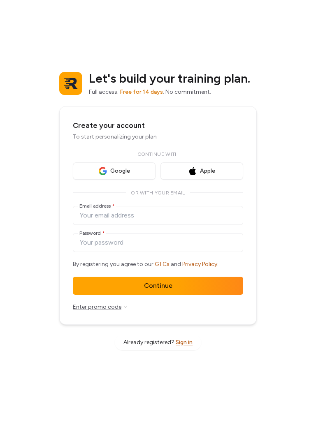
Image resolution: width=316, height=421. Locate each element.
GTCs (162, 264)
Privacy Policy (199, 264)
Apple (207, 170)
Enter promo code (97, 306)
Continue (158, 285)
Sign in (184, 342)
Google (120, 170)
